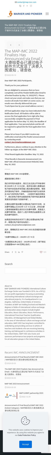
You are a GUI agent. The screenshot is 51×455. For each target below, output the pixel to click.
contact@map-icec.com (26, 2)
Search (9, 264)
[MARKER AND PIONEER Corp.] (25, 14)
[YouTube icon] (27, 6)
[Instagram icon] (31, 6)
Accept (25, 444)
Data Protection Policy (27, 435)
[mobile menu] (47, 13)
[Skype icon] (20, 6)
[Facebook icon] (24, 6)
